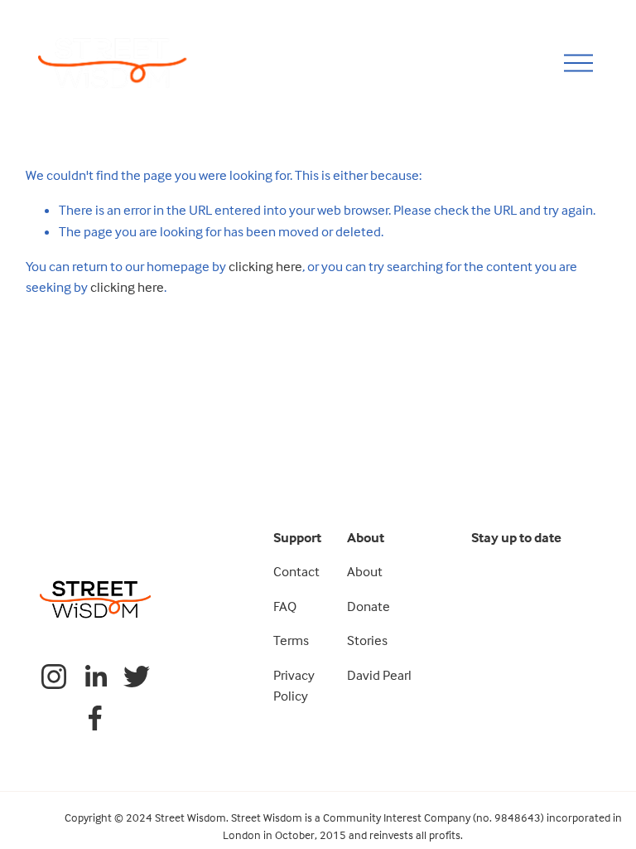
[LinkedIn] (95, 676)
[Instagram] (54, 676)
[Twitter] (136, 676)
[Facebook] (95, 718)
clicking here (265, 266)
